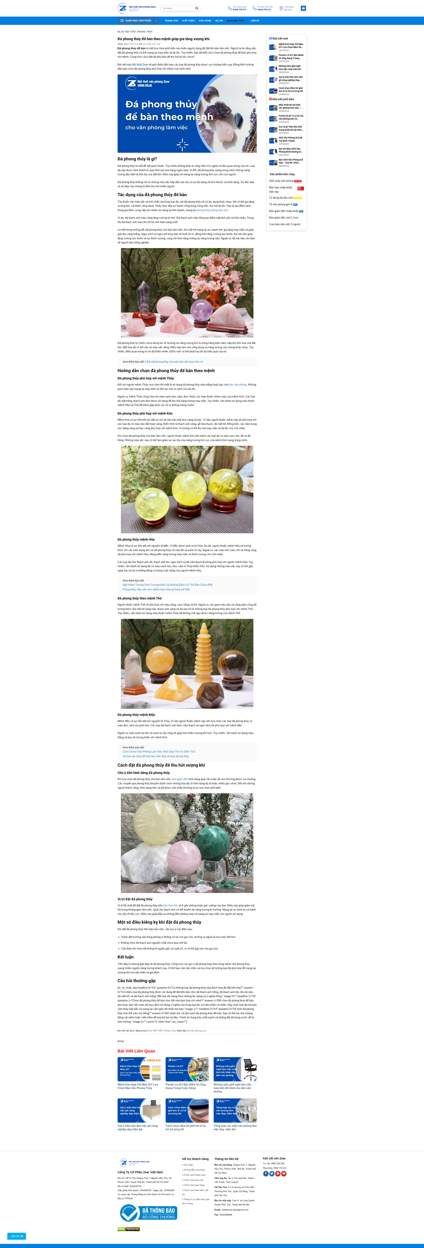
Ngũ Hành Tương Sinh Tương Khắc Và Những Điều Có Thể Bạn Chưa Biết (167, 584)
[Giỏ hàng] (303, 8)
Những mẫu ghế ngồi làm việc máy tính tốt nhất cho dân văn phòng (232, 1088)
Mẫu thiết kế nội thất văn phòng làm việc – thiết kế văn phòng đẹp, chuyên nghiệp (291, 106)
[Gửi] (197, 8)
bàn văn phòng (238, 384)
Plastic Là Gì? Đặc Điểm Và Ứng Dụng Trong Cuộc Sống (291, 57)
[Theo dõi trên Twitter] (272, 1174)
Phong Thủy (145, 31)
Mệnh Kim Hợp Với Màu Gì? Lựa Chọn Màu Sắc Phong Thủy (291, 46)
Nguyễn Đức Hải (151, 44)
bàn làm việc (170, 905)
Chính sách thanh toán (194, 1175)
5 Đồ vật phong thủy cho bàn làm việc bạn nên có (174, 361)
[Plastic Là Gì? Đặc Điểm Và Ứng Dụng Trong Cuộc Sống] (187, 1069)
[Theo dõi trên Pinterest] (278, 1174)
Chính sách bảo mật (193, 1180)
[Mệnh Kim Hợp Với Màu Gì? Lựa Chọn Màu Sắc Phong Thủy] (139, 1069)
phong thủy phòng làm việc (212, 210)
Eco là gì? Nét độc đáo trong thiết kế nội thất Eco (290, 128)
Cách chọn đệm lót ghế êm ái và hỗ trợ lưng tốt (291, 89)
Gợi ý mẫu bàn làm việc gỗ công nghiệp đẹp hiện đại (291, 78)
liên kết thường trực (196, 1030)
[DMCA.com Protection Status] (129, 1229)
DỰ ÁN (219, 20)
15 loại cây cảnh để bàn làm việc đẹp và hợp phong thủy (156, 756)
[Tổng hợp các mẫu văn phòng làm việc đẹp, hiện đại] (235, 1110)
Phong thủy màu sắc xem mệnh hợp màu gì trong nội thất (156, 589)
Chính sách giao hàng (194, 1185)
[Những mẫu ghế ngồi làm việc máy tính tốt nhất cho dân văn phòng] (235, 1069)
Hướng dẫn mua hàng (194, 1170)
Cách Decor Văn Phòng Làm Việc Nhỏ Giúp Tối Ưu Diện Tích (159, 751)
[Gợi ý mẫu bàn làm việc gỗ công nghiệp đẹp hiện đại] (139, 1110)
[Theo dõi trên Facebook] (266, 1174)
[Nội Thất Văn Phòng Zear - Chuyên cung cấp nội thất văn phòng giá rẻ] (137, 8)
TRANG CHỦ (171, 20)
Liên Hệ (255, 20)
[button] (138, 21)
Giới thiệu (188, 20)
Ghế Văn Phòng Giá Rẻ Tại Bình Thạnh (290, 139)
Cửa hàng (205, 20)
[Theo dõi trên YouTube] (284, 1174)
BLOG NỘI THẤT (235, 20)
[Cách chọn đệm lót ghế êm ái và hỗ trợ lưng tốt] (187, 1110)
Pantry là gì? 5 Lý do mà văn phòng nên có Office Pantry (291, 117)
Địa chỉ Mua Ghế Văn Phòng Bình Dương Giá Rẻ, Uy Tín (290, 150)
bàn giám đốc (180, 779)
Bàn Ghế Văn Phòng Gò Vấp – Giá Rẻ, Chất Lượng (291, 161)
